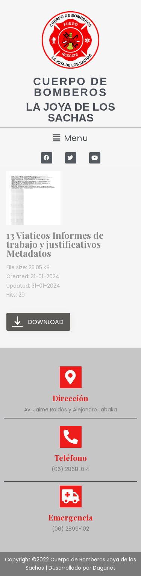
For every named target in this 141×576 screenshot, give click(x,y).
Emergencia (70, 517)
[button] (70, 138)
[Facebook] (46, 158)
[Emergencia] (71, 496)
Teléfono (71, 458)
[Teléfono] (71, 437)
